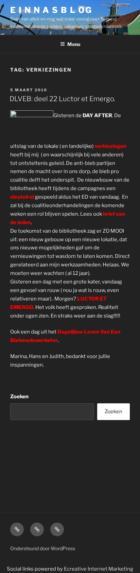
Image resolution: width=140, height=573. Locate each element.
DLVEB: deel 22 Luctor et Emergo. (62, 99)
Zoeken (19, 396)
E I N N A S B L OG (51, 10)
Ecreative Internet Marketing (98, 569)
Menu (73, 44)
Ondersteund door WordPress (42, 548)
